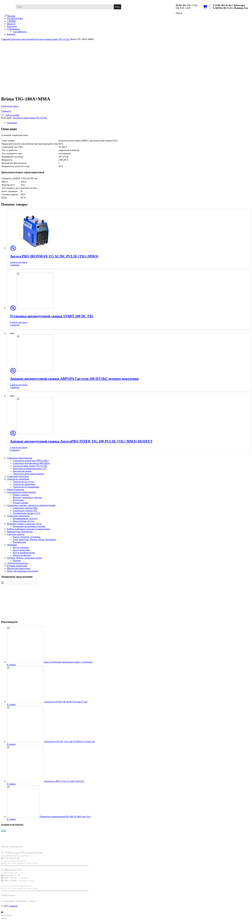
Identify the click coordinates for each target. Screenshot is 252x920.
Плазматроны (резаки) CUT (26, 513)
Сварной (13, 906)
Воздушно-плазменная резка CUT (30, 468)
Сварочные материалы (18, 516)
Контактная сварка (22, 471)
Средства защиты (15, 534)
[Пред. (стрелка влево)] (2, 918)
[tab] (129, 123)
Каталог (11, 16)
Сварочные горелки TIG (25, 510)
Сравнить (6, 111)
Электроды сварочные (18, 479)
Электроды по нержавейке (26, 487)
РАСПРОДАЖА (15, 18)
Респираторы (19, 542)
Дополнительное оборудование (28, 473)
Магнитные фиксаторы (18, 568)
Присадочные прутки (23, 521)
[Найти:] (65, 6)
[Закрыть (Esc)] (2, 915)
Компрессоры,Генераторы (20, 531)
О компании (7, 901)
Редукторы (18, 500)
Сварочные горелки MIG (25, 508)
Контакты (12, 26)
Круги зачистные (21, 550)
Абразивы (12, 544)
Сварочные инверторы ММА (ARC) (31, 460)
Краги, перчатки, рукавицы (26, 537)
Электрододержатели (17, 563)
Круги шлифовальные (24, 552)
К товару (11, 664)
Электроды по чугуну (24, 481)
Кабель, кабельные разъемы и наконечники (28, 529)
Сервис (32, 901)
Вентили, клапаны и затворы (27, 497)
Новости (11, 23)
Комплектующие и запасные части (24, 523)
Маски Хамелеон (15, 489)
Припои (17, 560)
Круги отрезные (21, 547)
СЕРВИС (11, 21)
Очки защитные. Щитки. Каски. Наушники (34, 539)
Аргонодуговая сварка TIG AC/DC (52, 39)
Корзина (11, 34)
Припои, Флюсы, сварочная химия (24, 558)
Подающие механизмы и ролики (29, 526)
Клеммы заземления (17, 566)
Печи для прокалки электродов (22, 571)
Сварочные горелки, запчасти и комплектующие (31, 505)
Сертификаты (20, 31)
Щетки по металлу (22, 555)
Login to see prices (10, 106)
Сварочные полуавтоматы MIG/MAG (31, 463)
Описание (12, 123)
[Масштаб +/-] (11, 915)
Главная (5, 39)
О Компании (13, 29)
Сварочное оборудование (22, 39)
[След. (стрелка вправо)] (5, 918)
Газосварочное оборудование (21, 492)
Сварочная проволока (18, 476)
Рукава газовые (20, 502)
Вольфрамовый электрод (25, 518)
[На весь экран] (8, 915)
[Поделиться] (5, 915)
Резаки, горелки (21, 495)
